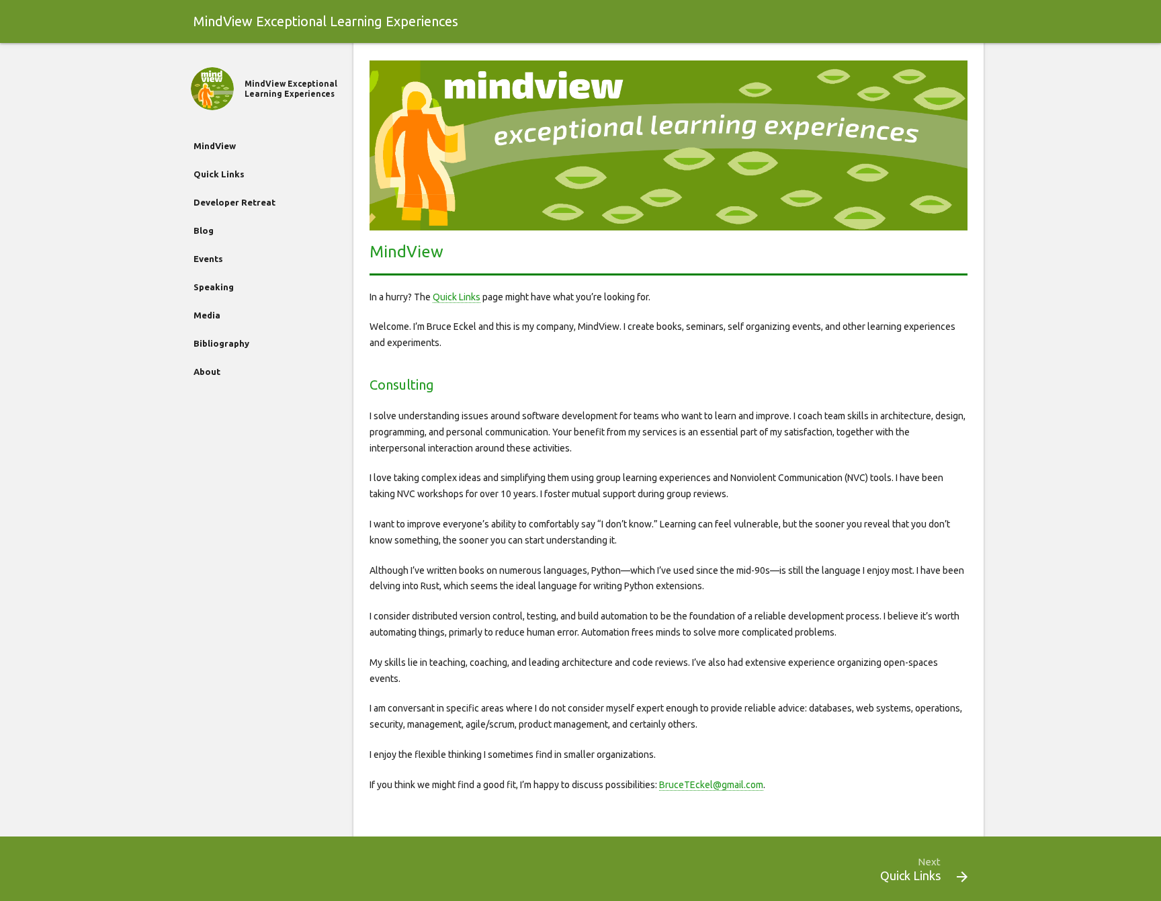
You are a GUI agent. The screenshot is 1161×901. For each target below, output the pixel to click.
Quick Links (219, 174)
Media (207, 315)
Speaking (214, 287)
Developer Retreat (234, 202)
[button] (962, 877)
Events (208, 258)
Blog (204, 230)
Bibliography (221, 343)
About (207, 371)
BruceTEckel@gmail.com (711, 784)
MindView (215, 146)
